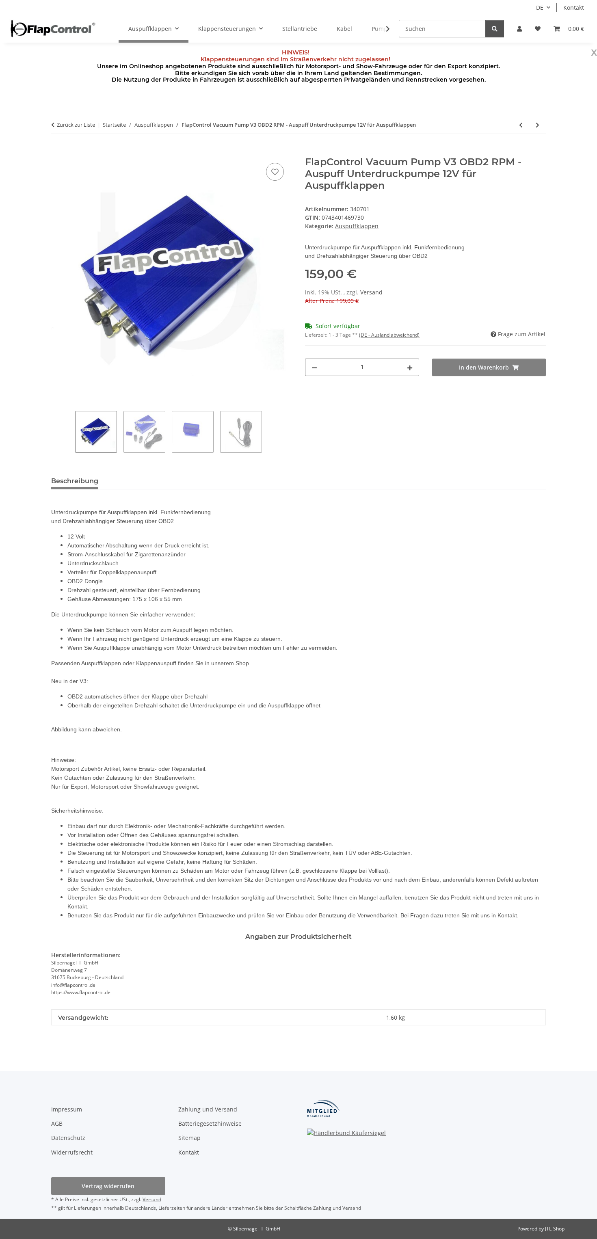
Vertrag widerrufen (108, 1186)
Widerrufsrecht (72, 1152)
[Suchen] (494, 28)
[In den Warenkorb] (57, 151)
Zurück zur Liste (76, 124)
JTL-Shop (555, 1228)
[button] (519, 29)
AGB (57, 1123)
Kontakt (573, 7)
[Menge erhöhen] (410, 367)
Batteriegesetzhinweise (210, 1123)
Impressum (66, 1109)
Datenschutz (68, 1138)
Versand (371, 292)
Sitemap (189, 1138)
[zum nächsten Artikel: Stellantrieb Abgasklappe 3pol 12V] (537, 125)
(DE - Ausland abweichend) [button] (389, 334)
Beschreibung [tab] (74, 481)
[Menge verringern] (314, 367)
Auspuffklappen (357, 226)
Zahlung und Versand (207, 1109)
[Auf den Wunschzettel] (275, 172)
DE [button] (539, 7)
